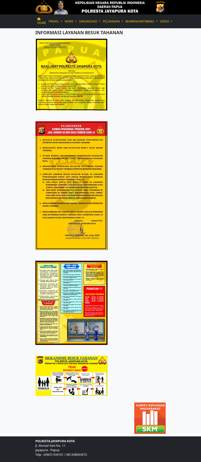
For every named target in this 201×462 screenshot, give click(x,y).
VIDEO (165, 21)
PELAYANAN (112, 21)
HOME (41, 23)
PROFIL (54, 21)
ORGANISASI (88, 21)
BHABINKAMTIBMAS (140, 21)
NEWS (69, 21)
